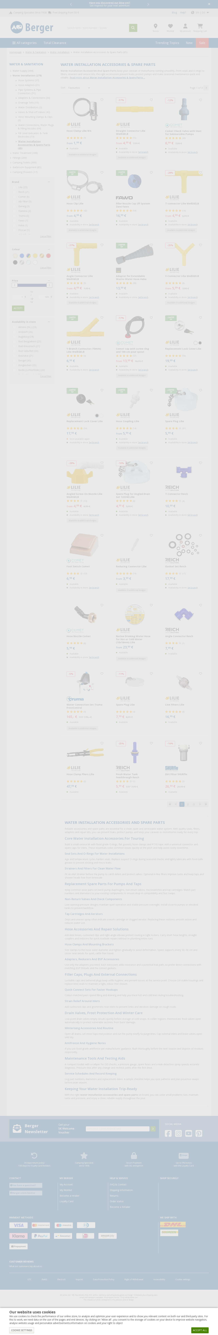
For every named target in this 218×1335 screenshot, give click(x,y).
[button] (71, 4)
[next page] (206, 87)
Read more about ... (107, 77)
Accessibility (159, 1279)
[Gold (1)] (41, 255)
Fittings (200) (20, 157)
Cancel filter (45, 236)
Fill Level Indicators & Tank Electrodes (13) (33, 135)
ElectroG (61, 1279)
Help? (183, 12)
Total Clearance (54, 43)
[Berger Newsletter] (152, 1128)
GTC (29, 1279)
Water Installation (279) (27, 75)
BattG (44, 1279)
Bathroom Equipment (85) (27, 167)
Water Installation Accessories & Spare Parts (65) (34, 145)
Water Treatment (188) (25, 153)
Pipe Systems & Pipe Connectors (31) (29, 92)
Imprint (79, 1279)
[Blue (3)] (21, 255)
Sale (202, 43)
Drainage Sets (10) (28, 102)
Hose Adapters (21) (29, 85)
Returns (114, 1195)
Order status (117, 1201)
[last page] (205, 804)
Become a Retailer (120, 1207)
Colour (16, 249)
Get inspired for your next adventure (109, 4)
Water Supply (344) (23, 70)
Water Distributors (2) (30, 107)
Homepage (15, 52)
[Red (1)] (48, 255)
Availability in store (24, 322)
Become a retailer (69, 1195)
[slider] (15, 285)
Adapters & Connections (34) (34, 98)
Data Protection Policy (103, 1279)
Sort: (63, 87)
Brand (15, 182)
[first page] (170, 804)
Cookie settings (182, 1279)
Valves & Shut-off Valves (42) (34, 112)
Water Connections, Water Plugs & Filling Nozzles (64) (36, 127)
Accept (18, 308)
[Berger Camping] (35, 27)
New (189, 43)
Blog (174, 12)
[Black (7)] (15, 262)
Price (15, 280)
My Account (66, 1184)
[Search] (133, 28)
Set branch (143, 152)
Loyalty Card (66, 1201)
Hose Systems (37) (28, 80)
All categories (27, 43)
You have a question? (24, 1185)
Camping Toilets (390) (25, 162)
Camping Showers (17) (25, 172)
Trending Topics (167, 43)
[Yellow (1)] (35, 255)
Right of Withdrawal (133, 1279)
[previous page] (175, 804)
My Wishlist (66, 1190)
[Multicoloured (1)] (28, 255)
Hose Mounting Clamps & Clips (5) (35, 119)
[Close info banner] (209, 4)
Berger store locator (23, 1193)
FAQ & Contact (118, 1184)
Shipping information (121, 1190)
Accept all (200, 1330)
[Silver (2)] (21, 262)
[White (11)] (35, 262)
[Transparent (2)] (28, 262)
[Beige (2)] (15, 255)
